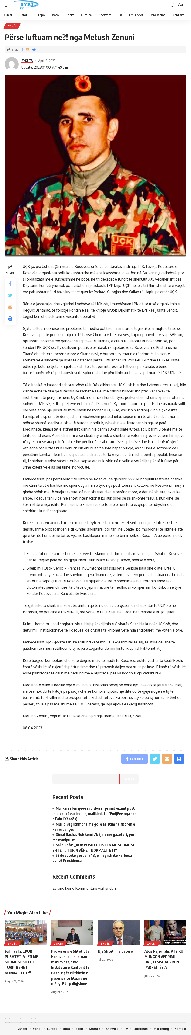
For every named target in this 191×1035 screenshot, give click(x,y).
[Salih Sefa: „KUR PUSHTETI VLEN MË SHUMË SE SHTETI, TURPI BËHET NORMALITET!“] (26, 932)
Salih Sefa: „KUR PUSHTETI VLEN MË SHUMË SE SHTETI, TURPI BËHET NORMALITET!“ (21, 962)
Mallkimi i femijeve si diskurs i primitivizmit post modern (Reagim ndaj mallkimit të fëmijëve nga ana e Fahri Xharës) (94, 813)
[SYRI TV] (26, 5)
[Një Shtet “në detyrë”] (119, 932)
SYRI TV (27, 61)
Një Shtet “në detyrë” (116, 951)
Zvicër (12, 25)
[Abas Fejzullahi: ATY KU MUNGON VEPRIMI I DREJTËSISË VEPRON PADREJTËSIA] (165, 932)
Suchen (129, 779)
